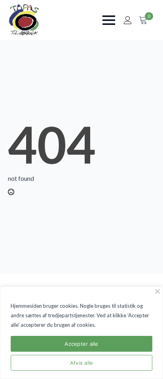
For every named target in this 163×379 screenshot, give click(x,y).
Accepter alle (81, 344)
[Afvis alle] (157, 291)
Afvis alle (81, 363)
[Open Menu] (108, 20)
